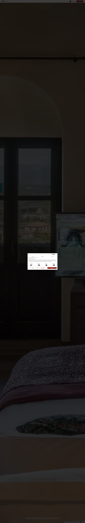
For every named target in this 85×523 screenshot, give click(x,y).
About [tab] (52, 256)
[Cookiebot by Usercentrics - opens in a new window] (52, 254)
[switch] (39, 265)
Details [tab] (42, 256)
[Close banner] (56, 254)
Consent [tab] (33, 256)
